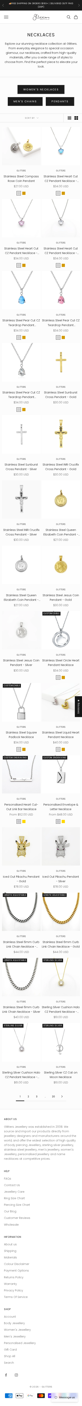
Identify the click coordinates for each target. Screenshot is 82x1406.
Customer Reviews (17, 1218)
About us (10, 1244)
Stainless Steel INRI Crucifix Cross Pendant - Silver (21, 532)
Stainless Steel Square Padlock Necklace (21, 735)
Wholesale (11, 1225)
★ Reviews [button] (79, 706)
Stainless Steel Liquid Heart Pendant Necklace (60, 735)
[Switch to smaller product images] (76, 118)
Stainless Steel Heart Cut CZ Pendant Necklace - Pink (21, 250)
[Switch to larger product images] (69, 118)
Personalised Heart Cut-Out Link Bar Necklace (21, 807)
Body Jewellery (14, 1323)
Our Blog (10, 1211)
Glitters (21, 170)
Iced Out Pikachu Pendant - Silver (60, 879)
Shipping (10, 1251)
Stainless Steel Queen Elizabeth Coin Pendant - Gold (60, 532)
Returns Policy (13, 1277)
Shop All (9, 1356)
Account (10, 1317)
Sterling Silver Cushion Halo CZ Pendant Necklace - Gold (61, 1009)
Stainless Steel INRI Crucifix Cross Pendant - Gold (61, 467)
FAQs (7, 1179)
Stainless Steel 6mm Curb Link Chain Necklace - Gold (61, 944)
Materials (10, 1257)
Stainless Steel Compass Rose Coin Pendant (21, 178)
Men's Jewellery (15, 1336)
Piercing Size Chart (17, 1205)
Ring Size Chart (14, 1198)
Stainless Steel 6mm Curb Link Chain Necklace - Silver (21, 1009)
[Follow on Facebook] (6, 1375)
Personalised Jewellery (20, 1343)
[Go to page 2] (62, 1096)
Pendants (60, 101)
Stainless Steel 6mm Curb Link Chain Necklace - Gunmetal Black (21, 944)
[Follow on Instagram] (16, 1375)
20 (53, 1096)
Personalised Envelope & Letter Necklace (60, 807)
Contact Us (12, 1185)
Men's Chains (25, 101)
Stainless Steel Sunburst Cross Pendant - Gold (60, 394)
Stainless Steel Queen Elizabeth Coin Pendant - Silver (21, 597)
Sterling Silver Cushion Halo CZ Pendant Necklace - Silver (21, 1075)
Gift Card (10, 1350)
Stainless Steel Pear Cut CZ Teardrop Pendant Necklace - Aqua (21, 322)
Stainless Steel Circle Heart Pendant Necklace (60, 662)
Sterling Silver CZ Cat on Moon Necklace (60, 1075)
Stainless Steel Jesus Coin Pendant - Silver (21, 662)
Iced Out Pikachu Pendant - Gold (21, 879)
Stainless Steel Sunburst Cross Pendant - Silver (21, 467)
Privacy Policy (13, 1290)
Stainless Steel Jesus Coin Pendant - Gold (61, 597)
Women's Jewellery (17, 1330)
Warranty (10, 1284)
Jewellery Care (14, 1192)
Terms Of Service (16, 1297)
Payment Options (16, 1271)
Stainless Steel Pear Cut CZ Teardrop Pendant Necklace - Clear (21, 394)
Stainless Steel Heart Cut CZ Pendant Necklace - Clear (61, 250)
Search (9, 1363)
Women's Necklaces (41, 89)
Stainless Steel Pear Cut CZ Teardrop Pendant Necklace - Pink (61, 322)
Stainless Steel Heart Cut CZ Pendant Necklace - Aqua (61, 178)
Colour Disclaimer (16, 1264)
